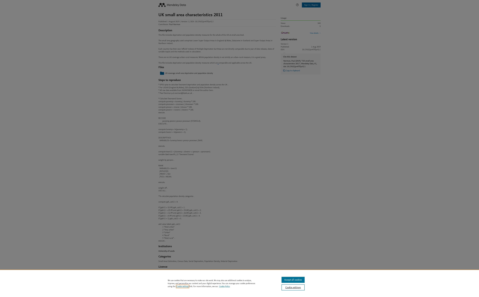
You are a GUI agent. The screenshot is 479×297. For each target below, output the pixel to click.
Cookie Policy (224, 286)
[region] (239, 283)
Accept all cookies (293, 279)
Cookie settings (182, 286)
